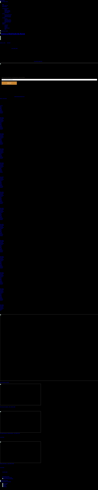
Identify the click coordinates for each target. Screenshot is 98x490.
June (1, 107)
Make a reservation (3, 98)
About (3, 23)
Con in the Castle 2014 (38, 61)
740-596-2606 (4, 472)
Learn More (2, 437)
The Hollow (7, 12)
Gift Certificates (5, 5)
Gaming (3, 17)
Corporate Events (8, 15)
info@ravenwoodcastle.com (19, 96)
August (1, 105)
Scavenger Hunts (8, 21)
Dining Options (7, 10)
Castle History (7, 27)
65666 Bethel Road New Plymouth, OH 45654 (7, 477)
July (0, 106)
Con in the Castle (8, 19)
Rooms (6, 9)
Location (6, 25)
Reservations (2, 0)
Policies (6, 26)
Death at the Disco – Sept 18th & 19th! (7, 463)
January (1, 112)
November (2, 118)
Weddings (4, 22)
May (1, 108)
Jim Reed (8, 42)
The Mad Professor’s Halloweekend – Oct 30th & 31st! (10, 433)
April (1, 109)
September (2, 120)
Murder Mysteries (8, 16)
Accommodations (5, 8)
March (1, 110)
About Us (6, 24)
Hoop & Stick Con (8, 20)
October (1, 119)
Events (3, 13)
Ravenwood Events (8, 14)
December (2, 117)
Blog (3, 4)
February (1, 111)
